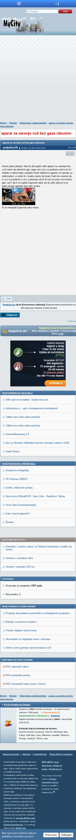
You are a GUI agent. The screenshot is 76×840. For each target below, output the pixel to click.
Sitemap (26, 754)
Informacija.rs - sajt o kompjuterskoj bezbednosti (32, 408)
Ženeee (10, 522)
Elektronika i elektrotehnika (33, 123)
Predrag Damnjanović (13, 825)
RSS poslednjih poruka (18, 675)
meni (19, 3)
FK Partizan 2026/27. (17, 479)
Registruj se (9, 304)
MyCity (3, 123)
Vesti (56, 762)
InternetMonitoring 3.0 (17, 434)
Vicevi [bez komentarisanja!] (21, 505)
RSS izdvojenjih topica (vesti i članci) (26, 683)
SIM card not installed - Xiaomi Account (27, 399)
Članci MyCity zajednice (60, 754)
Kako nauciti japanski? (18, 513)
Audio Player (12, 451)
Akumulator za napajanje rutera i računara (28, 639)
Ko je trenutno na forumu (17, 704)
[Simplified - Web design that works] (54, 792)
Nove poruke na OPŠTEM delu (19, 464)
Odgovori (12, 315)
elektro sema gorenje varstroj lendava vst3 (28, 647)
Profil (8, 299)
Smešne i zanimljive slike (19, 558)
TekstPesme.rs (55, 769)
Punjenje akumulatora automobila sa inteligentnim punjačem (38, 613)
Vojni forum (47, 766)
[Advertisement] (38, 79)
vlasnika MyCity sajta (25, 818)
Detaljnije (55, 716)
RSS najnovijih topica (17, 666)
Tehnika (13, 123)
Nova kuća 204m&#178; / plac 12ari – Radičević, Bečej (35, 496)
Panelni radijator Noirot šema (21, 630)
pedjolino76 (10, 147)
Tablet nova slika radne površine (23, 417)
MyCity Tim (21, 828)
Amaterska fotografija (17, 470)
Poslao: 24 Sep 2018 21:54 (33, 148)
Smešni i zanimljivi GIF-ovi (20, 566)
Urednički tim (40, 754)
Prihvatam (51, 834)
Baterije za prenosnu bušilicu (21, 621)
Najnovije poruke (11, 754)
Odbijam (66, 834)
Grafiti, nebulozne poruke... (20, 487)
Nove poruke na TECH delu (17, 393)
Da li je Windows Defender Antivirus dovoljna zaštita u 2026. (38, 442)
